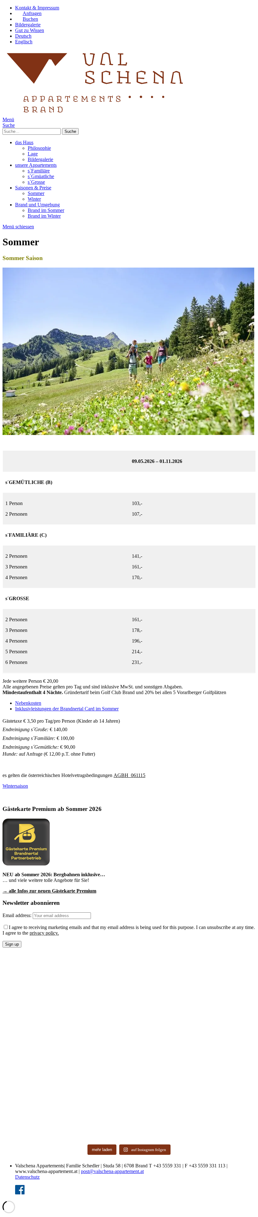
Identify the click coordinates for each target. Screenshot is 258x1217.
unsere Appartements (36, 165)
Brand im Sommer (46, 210)
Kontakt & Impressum (37, 7)
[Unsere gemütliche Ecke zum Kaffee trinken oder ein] (225, 1122)
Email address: (18, 915)
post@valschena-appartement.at (112, 1171)
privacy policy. (44, 933)
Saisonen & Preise (33, 187)
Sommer (36, 193)
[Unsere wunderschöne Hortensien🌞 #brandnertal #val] (33, 1122)
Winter (34, 199)
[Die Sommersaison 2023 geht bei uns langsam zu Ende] (97, 1085)
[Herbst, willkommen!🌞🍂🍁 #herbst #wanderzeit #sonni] (161, 1085)
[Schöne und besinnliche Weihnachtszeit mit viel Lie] (97, 1048)
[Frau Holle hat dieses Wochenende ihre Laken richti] (225, 1048)
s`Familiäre (39, 170)
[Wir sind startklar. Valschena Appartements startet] (161, 1048)
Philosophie (39, 148)
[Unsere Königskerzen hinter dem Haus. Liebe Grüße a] (161, 1122)
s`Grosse (36, 182)
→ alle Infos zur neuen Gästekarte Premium (49, 891)
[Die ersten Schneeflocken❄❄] (33, 1085)
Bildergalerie (28, 24)
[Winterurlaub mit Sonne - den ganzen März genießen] (97, 1011)
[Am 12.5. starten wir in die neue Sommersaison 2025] (97, 973)
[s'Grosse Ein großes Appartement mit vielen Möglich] (161, 1011)
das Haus (24, 142)
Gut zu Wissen (29, 30)
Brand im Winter (44, 216)
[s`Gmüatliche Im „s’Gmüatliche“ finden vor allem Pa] (225, 1011)
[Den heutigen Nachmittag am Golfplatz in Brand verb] (225, 1085)
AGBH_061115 (129, 775)
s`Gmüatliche (41, 176)
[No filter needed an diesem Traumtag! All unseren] (225, 973)
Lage (33, 153)
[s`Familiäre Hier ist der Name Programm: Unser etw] (33, 1048)
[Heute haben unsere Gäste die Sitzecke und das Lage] (97, 1122)
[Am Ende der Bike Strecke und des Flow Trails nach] (33, 973)
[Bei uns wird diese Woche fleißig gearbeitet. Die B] (161, 973)
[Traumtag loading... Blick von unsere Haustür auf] (33, 1011)
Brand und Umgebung (37, 204)
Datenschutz (27, 1177)
